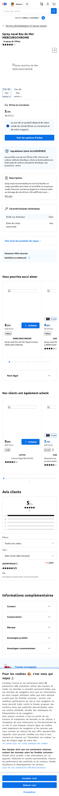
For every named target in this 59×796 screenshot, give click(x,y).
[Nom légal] (49, 375)
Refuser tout (29, 785)
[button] (27, 4)
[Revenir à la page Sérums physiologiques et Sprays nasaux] (3, 25)
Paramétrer (29, 792)
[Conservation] (49, 617)
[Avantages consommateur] (49, 648)
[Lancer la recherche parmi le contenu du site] (54, 11)
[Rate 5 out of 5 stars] (12, 44)
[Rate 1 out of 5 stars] (3, 44)
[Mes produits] (42, 4)
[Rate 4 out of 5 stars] (10, 44)
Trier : (4, 549)
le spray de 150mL (12, 41)
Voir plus (8, 196)
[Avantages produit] (49, 638)
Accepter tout (29, 778)
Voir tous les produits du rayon (22, 240)
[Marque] (49, 627)
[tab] (6, 92)
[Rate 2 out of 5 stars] (5, 44)
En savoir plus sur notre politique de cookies (25, 743)
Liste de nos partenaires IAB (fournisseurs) (24, 767)
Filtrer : (5, 537)
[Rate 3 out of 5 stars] (8, 44)
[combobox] (29, 11)
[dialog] (29, 732)
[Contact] (49, 606)
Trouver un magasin (25, 666)
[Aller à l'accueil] (4, 4)
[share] (54, 50)
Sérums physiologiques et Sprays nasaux (26, 25)
